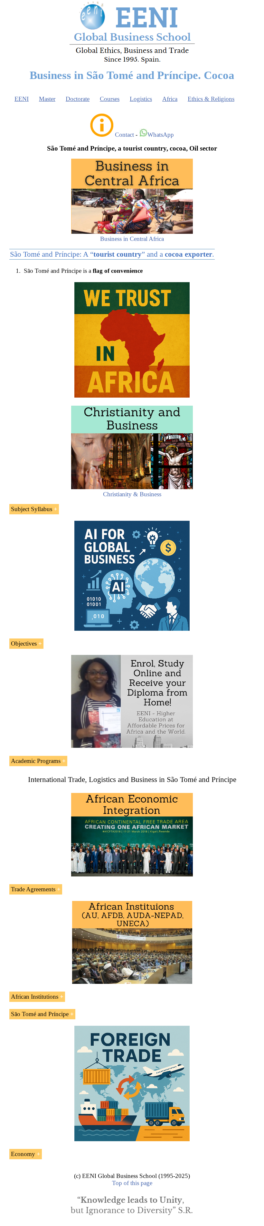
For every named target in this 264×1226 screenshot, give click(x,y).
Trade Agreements (33, 889)
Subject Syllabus (31, 509)
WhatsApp (160, 134)
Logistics (141, 98)
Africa (169, 98)
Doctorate (78, 98)
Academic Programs (36, 760)
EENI (21, 98)
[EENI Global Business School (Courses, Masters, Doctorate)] (132, 62)
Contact (124, 134)
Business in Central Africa (132, 238)
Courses (109, 98)
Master (47, 98)
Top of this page (132, 1183)
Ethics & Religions (211, 98)
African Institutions (34, 996)
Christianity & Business (132, 494)
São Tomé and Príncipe (40, 1014)
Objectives (24, 643)
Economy (23, 1154)
